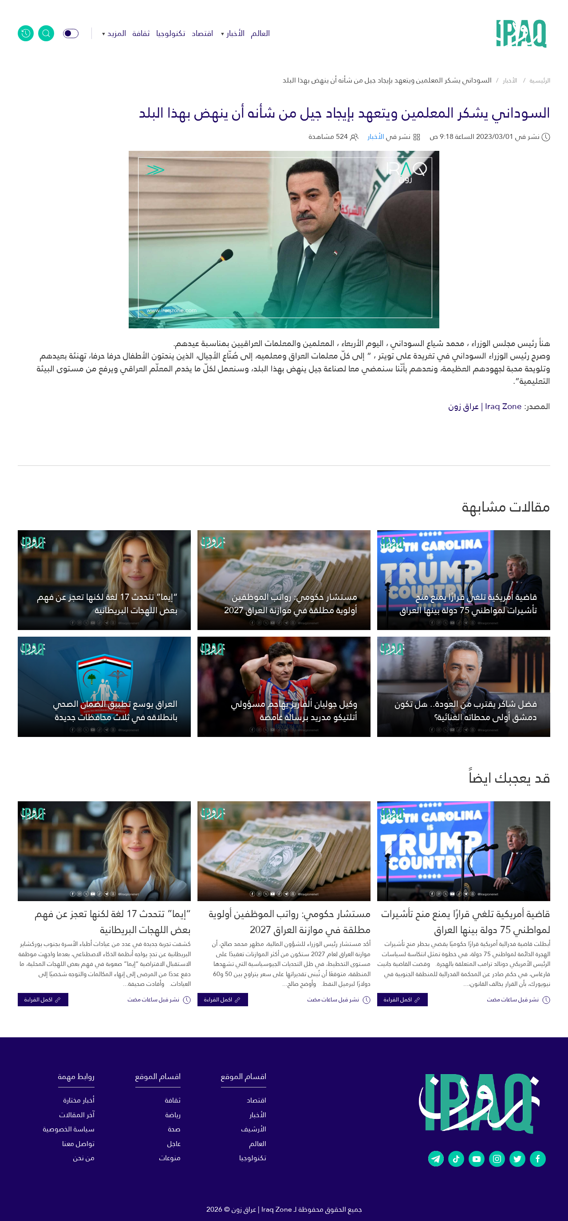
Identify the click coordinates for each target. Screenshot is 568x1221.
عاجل (173, 1143)
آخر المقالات (77, 1115)
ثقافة (141, 33)
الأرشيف (253, 1129)
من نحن (84, 1158)
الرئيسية (540, 80)
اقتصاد (202, 33)
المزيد (116, 33)
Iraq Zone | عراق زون (485, 406)
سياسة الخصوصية (69, 1129)
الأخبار (235, 33)
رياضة (173, 1115)
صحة (174, 1129)
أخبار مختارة (79, 1100)
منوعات (169, 1158)
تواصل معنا (78, 1143)
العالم (260, 33)
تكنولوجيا (170, 33)
